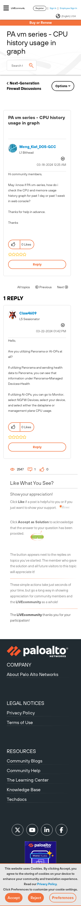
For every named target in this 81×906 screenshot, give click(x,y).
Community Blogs (24, 760)
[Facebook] (61, 830)
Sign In (53, 8)
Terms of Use (20, 722)
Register (40, 8)
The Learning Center (28, 779)
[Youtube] (32, 830)
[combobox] (21, 65)
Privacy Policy (46, 884)
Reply (37, 264)
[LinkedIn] (47, 830)
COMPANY (19, 665)
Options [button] (61, 86)
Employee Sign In (68, 8)
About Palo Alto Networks (32, 674)
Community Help (23, 770)
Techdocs (17, 799)
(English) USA (68, 16)
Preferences (63, 898)
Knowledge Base (23, 789)
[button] (13, 897)
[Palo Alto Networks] (40, 651)
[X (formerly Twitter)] (17, 830)
